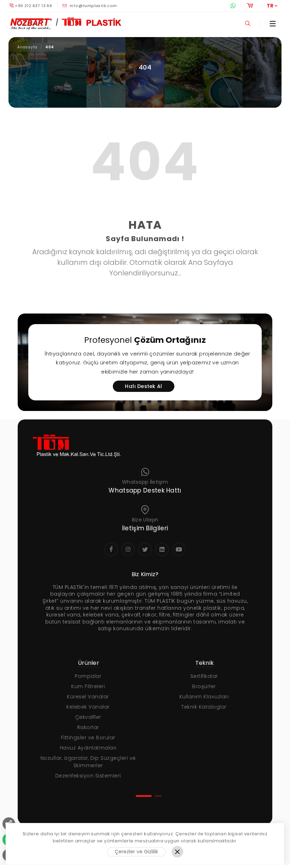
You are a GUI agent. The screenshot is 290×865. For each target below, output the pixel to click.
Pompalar (86, 676)
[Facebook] (111, 549)
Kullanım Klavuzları (202, 696)
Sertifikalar (202, 676)
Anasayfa (27, 47)
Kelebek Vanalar (86, 706)
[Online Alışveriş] (249, 5)
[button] (144, 796)
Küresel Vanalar (86, 696)
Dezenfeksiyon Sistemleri (87, 775)
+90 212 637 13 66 (33, 5)
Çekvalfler (87, 717)
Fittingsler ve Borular (86, 737)
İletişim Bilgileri (145, 528)
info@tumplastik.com (93, 5)
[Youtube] (179, 549)
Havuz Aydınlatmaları (86, 747)
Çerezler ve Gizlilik (136, 851)
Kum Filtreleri (86, 686)
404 (49, 47)
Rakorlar (87, 727)
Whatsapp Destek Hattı (145, 490)
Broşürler (202, 686)
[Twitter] (145, 549)
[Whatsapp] (233, 5)
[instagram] (128, 549)
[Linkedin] (162, 549)
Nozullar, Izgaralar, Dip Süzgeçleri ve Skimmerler (86, 761)
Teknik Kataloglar (202, 706)
